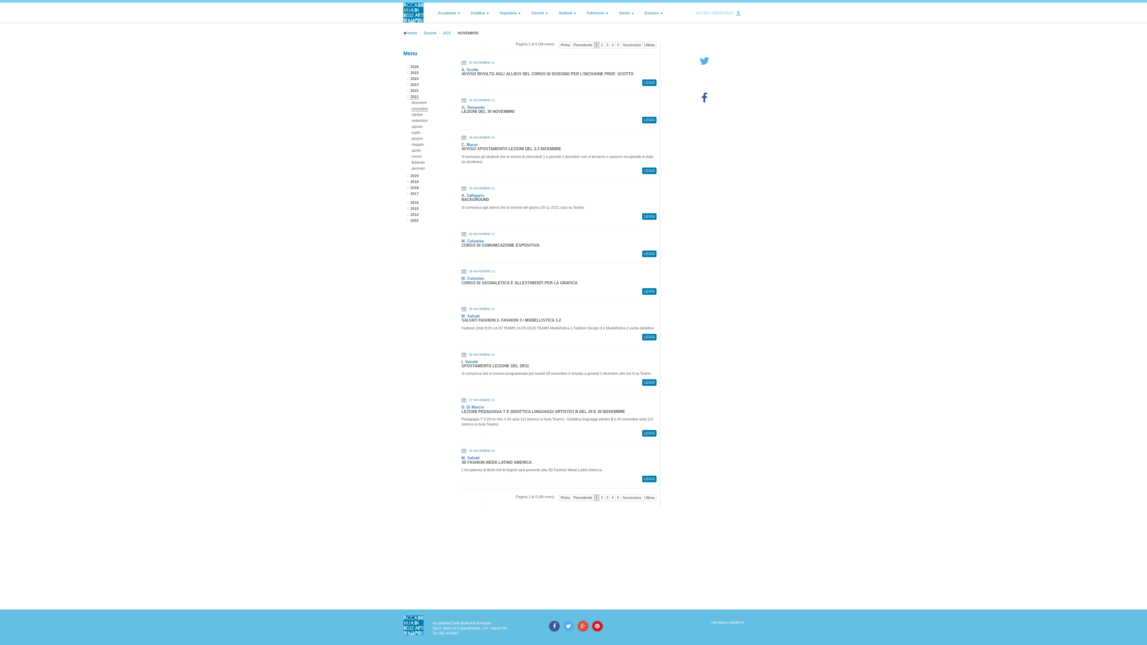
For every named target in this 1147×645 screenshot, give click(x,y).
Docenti (538, 13)
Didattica (478, 13)
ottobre (417, 115)
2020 (414, 176)
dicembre (419, 103)
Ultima (649, 45)
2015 (414, 209)
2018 (414, 188)
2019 (414, 182)
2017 (414, 194)
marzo (417, 156)
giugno (417, 138)
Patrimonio (596, 13)
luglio (416, 132)
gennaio (418, 168)
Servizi (625, 13)
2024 (414, 79)
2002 (414, 221)
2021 (447, 33)
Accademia (447, 13)
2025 (414, 73)
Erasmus (652, 13)
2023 (414, 85)
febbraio (418, 162)
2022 (414, 91)
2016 (414, 203)
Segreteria (509, 13)
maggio (418, 144)
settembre (420, 121)
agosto (417, 127)
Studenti (566, 13)
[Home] (413, 12)
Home (412, 33)
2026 (414, 67)
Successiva (631, 45)
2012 (414, 215)
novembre (420, 109)
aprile (416, 150)
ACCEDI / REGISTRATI (714, 13)
